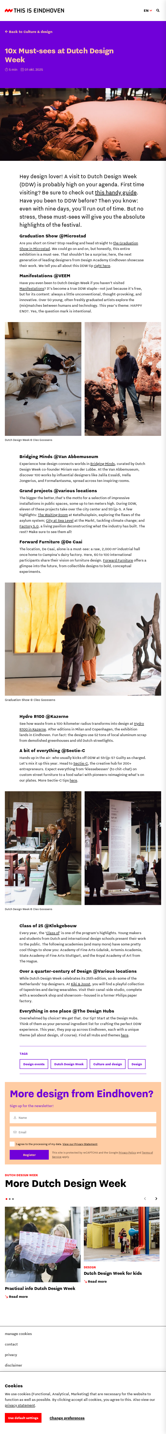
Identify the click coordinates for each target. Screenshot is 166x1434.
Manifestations (31, 288)
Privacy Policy (127, 1152)
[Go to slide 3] (13, 1199)
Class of (52, 932)
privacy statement (20, 1405)
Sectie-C (80, 763)
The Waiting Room (53, 514)
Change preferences (67, 1418)
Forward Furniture (118, 560)
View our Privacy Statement (80, 1144)
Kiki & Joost (80, 984)
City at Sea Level (59, 520)
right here (102, 265)
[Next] (156, 1198)
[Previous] (145, 1198)
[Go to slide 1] (6, 1199)
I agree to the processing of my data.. (57, 1144)
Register (29, 1155)
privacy (11, 1354)
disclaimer (13, 1365)
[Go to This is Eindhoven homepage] (34, 10)
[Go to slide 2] (9, 1199)
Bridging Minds (102, 463)
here (73, 780)
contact (11, 1344)
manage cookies (18, 1333)
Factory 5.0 (28, 526)
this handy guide (116, 192)
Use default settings (23, 1418)
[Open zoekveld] (158, 10)
